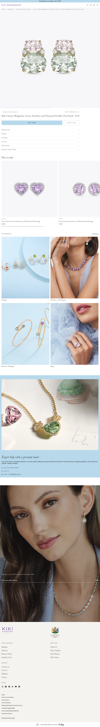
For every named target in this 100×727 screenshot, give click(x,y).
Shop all (95, 233)
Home (3, 9)
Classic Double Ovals (23, 9)
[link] (50, 724)
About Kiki (54, 643)
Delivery (5, 650)
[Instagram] (3, 687)
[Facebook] (6, 687)
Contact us (5, 667)
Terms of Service (6, 703)
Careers (4, 677)
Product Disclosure (7, 713)
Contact (4, 663)
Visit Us (4, 670)
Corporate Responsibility (8, 708)
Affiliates (5, 674)
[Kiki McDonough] (11, 5)
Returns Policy (7, 654)
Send (96, 580)
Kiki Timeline (55, 650)
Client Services (7, 643)
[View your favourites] (90, 5)
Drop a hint (71, 123)
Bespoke (5, 647)
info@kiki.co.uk (15, 474)
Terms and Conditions (8, 697)
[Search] (87, 5)
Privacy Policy (5, 700)
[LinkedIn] (19, 687)
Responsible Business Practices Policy (12, 705)
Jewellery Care (7, 657)
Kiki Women (55, 654)
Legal (3, 695)
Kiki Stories (54, 657)
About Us (53, 647)
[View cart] (94, 5)
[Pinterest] (9, 687)
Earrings (10, 9)
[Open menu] (97, 5)
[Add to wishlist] (56, 162)
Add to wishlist (71, 112)
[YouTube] (16, 687)
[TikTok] (12, 687)
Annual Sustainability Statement (10, 711)
